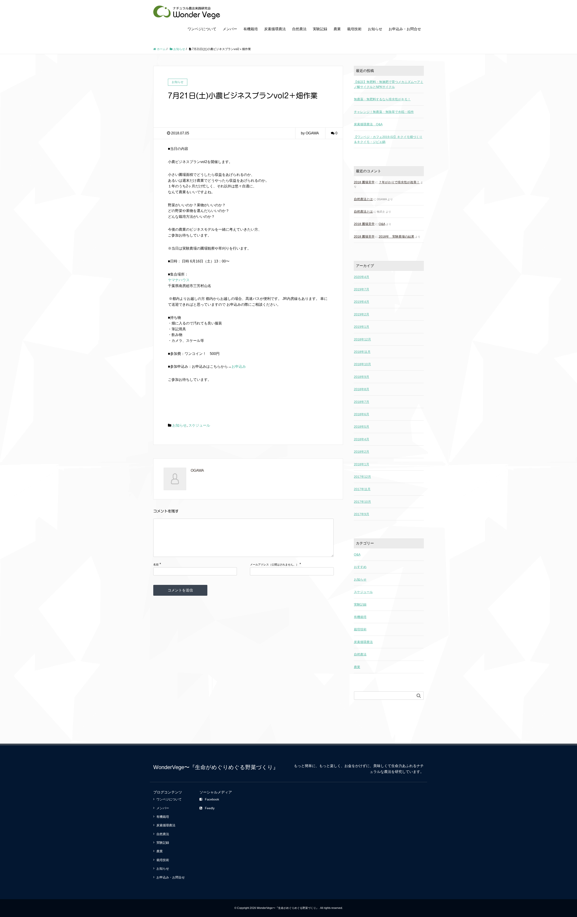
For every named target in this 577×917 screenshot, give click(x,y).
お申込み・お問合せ (405, 29)
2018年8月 (361, 389)
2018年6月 (361, 414)
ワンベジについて (202, 29)
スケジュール (199, 425)
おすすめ (360, 567)
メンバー (230, 29)
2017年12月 (362, 476)
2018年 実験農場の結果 (396, 236)
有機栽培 (250, 29)
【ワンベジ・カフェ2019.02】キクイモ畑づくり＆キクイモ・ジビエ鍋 (388, 139)
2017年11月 (362, 489)
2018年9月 (361, 377)
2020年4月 (361, 277)
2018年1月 (361, 464)
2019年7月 (361, 289)
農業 (337, 29)
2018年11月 (362, 352)
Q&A (382, 224)
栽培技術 (354, 29)
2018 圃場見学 (364, 182)
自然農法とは (363, 199)
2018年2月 (361, 451)
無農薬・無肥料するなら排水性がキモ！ (382, 99)
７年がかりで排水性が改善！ (399, 182)
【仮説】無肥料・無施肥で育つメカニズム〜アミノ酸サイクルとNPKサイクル (388, 84)
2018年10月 (362, 364)
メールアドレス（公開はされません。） (274, 564)
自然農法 (299, 29)
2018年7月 (361, 402)
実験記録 (320, 29)
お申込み (238, 366)
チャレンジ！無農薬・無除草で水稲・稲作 (384, 112)
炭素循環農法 (275, 29)
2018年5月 (361, 426)
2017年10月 (362, 501)
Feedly (210, 808)
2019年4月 (361, 301)
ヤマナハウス (179, 280)
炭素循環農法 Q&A (368, 124)
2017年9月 (361, 514)
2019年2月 (361, 314)
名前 (156, 564)
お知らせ (375, 29)
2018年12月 (362, 339)
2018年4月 (361, 439)
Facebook (212, 799)
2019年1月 (361, 327)
